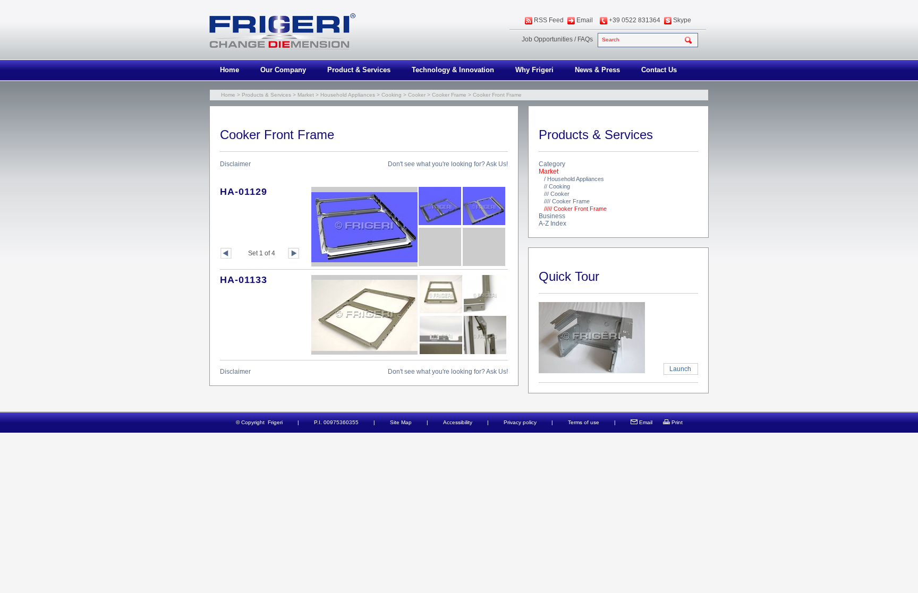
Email (584, 20)
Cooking (391, 95)
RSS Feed (549, 20)
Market (306, 95)
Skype (682, 20)
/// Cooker (557, 194)
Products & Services (266, 95)
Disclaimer (235, 164)
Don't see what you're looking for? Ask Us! (448, 164)
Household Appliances (347, 95)
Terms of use (583, 422)
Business (552, 216)
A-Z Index (552, 223)
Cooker (417, 95)
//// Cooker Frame (567, 201)
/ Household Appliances (574, 179)
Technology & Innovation (453, 70)
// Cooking (557, 186)
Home (229, 70)
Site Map (401, 422)
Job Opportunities (547, 39)
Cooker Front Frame (497, 95)
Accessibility (457, 422)
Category (552, 164)
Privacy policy (520, 422)
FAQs (585, 39)
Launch (680, 369)
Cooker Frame (449, 95)
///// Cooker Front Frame (575, 208)
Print (677, 422)
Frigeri (275, 422)
